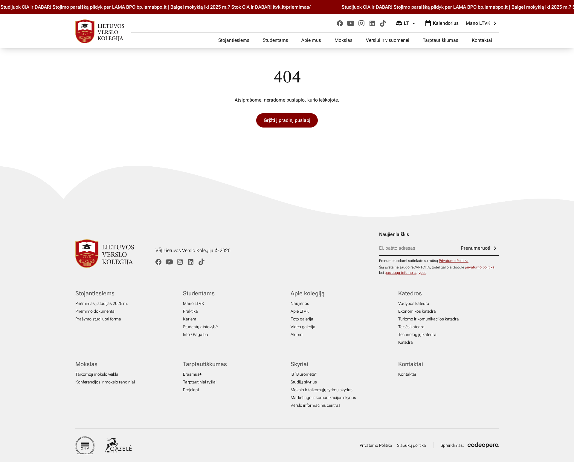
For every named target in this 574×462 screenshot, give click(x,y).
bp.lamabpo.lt (157, 7)
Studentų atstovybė (200, 326)
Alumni (297, 334)
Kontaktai (482, 40)
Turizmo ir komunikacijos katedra (428, 319)
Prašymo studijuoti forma (98, 319)
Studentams (275, 40)
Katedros (410, 293)
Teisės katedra (411, 326)
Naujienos (300, 303)
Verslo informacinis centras (316, 405)
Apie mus (311, 40)
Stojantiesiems (233, 40)
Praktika (190, 311)
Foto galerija (302, 319)
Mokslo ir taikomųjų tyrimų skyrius (321, 389)
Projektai (191, 389)
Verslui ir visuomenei (387, 40)
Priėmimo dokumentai (95, 311)
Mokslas (343, 40)
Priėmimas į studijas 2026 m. (101, 303)
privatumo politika (479, 267)
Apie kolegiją (308, 293)
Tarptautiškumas (440, 40)
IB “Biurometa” (304, 374)
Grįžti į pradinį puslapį (287, 120)
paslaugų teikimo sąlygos (405, 273)
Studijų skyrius (304, 382)
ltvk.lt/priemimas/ (298, 7)
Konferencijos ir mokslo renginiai (105, 382)
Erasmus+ (192, 374)
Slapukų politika (411, 445)
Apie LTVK (300, 311)
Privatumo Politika (453, 261)
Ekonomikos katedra (417, 311)
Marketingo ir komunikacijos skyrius (323, 397)
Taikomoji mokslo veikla (96, 374)
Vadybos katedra (413, 303)
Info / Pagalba (195, 334)
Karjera (189, 319)
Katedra (405, 342)
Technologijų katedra (417, 334)
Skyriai (299, 364)
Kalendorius (446, 23)
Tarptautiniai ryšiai (199, 382)
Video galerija (303, 326)
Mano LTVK (478, 23)
